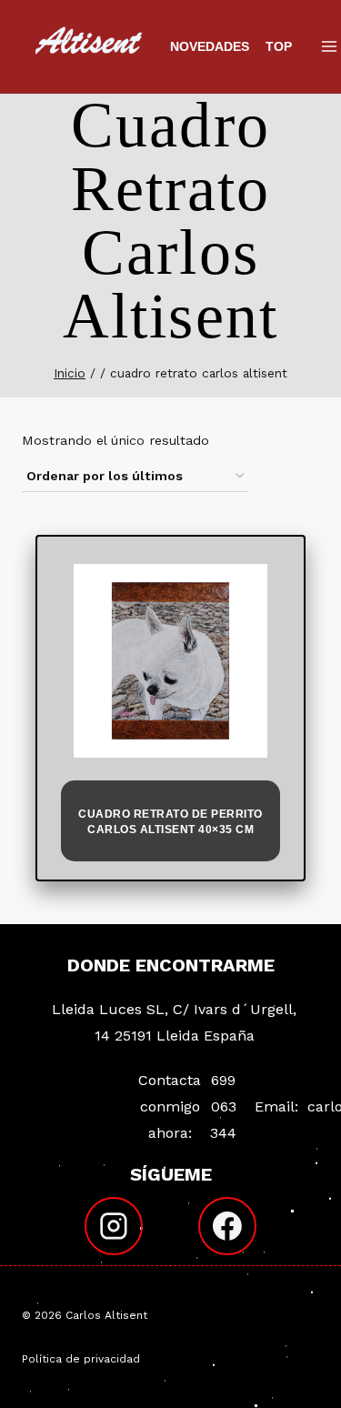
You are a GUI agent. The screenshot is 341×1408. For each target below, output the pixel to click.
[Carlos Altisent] (90, 46)
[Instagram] (114, 1226)
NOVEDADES (209, 46)
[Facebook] (227, 1226)
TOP (279, 46)
